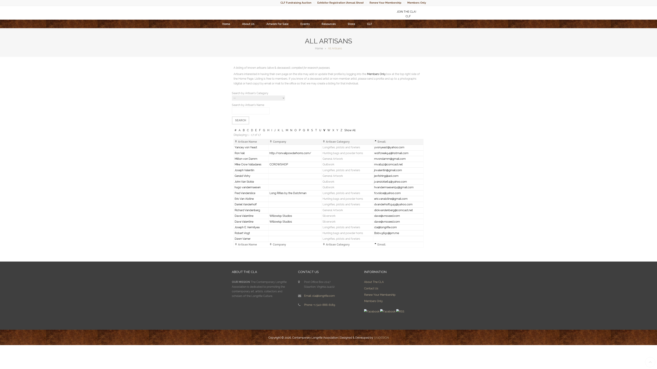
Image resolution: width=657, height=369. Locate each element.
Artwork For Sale (277, 24)
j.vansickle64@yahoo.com (390, 181)
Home (226, 24)
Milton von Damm (246, 158)
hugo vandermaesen (248, 187)
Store (351, 24)
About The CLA (374, 282)
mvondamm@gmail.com (390, 158)
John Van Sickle (244, 181)
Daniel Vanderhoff (246, 204)
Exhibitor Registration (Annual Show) (340, 2)
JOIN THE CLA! (406, 11)
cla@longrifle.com (385, 227)
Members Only (416, 2)
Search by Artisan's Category (250, 93)
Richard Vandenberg (247, 210)
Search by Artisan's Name (248, 105)
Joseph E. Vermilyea (247, 227)
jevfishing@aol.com (386, 175)
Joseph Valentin (244, 170)
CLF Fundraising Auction (295, 2)
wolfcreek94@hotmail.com (391, 153)
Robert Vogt (242, 233)
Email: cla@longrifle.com (319, 295)
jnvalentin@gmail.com (388, 170)
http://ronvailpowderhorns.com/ (290, 153)
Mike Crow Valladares (248, 164)
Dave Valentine (244, 215)
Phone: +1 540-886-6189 (319, 304)
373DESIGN (381, 337)
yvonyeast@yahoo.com (389, 147)
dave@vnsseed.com (387, 215)
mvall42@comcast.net (388, 164)
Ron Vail (240, 153)
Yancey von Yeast (246, 147)
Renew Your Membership (385, 2)
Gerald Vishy (242, 175)
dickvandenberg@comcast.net (393, 210)
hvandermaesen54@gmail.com (394, 187)
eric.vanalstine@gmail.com (391, 198)
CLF (369, 24)
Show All (350, 130)
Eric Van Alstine (244, 198)
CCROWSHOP (278, 164)
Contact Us (371, 288)
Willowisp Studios (280, 215)
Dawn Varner (242, 238)
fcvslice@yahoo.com (387, 193)
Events (305, 24)
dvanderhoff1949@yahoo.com (393, 204)
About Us (248, 24)
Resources (329, 24)
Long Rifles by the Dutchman (287, 193)
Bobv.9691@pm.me (386, 233)
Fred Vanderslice (245, 193)
